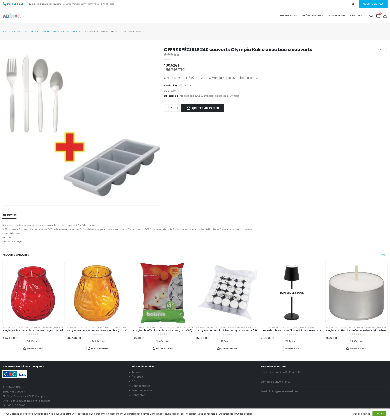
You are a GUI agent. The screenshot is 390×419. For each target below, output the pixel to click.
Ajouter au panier (205, 108)
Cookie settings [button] (361, 413)
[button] (371, 15)
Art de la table (188, 95)
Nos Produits (287, 15)
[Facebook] (346, 4)
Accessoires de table (11, 328)
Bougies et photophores (43, 328)
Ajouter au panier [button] (35, 348)
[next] (385, 50)
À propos (137, 376)
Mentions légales (142, 390)
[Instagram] (353, 4)
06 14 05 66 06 (16, 405)
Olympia (234, 95)
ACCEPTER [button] (379, 413)
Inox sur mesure (336, 15)
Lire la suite (293, 348)
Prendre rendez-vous (373, 4)
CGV (134, 381)
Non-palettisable (219, 95)
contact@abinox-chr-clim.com (46, 4)
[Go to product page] (33, 293)
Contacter (138, 395)
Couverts (202, 95)
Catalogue (356, 15)
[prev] (380, 50)
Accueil (136, 372)
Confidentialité (141, 386)
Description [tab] (9, 215)
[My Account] (385, 15)
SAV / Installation (311, 15)
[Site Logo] (11, 15)
